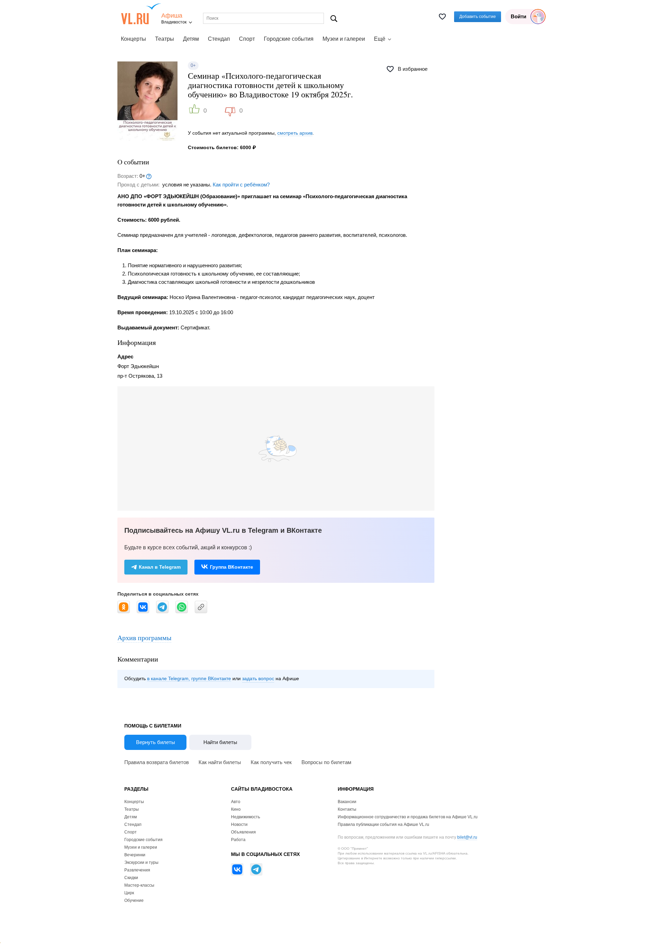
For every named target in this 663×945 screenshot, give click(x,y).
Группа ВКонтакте (231, 567)
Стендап (219, 39)
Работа (238, 839)
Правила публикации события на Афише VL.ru (383, 824)
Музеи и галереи (344, 39)
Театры (164, 39)
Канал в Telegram (160, 567)
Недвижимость (245, 816)
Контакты (347, 809)
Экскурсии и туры (141, 862)
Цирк (129, 892)
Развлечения (137, 870)
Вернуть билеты (155, 742)
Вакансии (347, 801)
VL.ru (141, 13)
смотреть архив (295, 133)
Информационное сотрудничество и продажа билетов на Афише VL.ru (408, 816)
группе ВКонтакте (211, 678)
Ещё (379, 39)
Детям (191, 39)
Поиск (334, 18)
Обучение (134, 900)
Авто (235, 801)
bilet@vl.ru (467, 837)
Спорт (247, 39)
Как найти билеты (220, 762)
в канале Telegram (168, 678)
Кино (236, 809)
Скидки (131, 877)
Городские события (289, 39)
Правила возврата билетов (156, 762)
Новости (239, 824)
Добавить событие (477, 16)
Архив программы (144, 637)
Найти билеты (220, 742)
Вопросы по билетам (326, 762)
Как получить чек (271, 762)
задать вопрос (258, 678)
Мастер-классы (139, 885)
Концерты (133, 39)
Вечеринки (134, 854)
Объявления (243, 832)
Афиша (171, 15)
